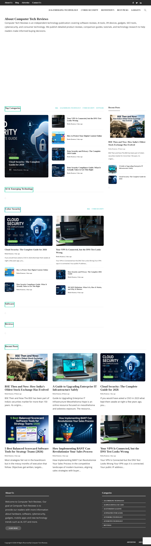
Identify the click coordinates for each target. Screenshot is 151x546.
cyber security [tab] (88, 108)
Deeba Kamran (17, 92)
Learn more (13, 528)
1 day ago (25, 92)
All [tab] (56, 108)
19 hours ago (121, 149)
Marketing (59, 439)
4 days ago (80, 292)
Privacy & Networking (88, 57)
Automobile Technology (113, 517)
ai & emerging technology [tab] (70, 108)
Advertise (25, 3)
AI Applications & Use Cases (114, 505)
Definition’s (107, 10)
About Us (8, 3)
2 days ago (98, 92)
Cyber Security (89, 10)
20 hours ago (65, 393)
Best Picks (122, 10)
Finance (11, 377)
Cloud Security (14, 83)
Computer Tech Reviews (39, 543)
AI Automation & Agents (112, 509)
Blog (17, 3)
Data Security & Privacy (124, 57)
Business (11, 439)
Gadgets (136, 10)
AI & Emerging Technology (63, 10)
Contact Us (36, 3)
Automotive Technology (113, 521)
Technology (60, 377)
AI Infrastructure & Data (113, 513)
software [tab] (100, 108)
